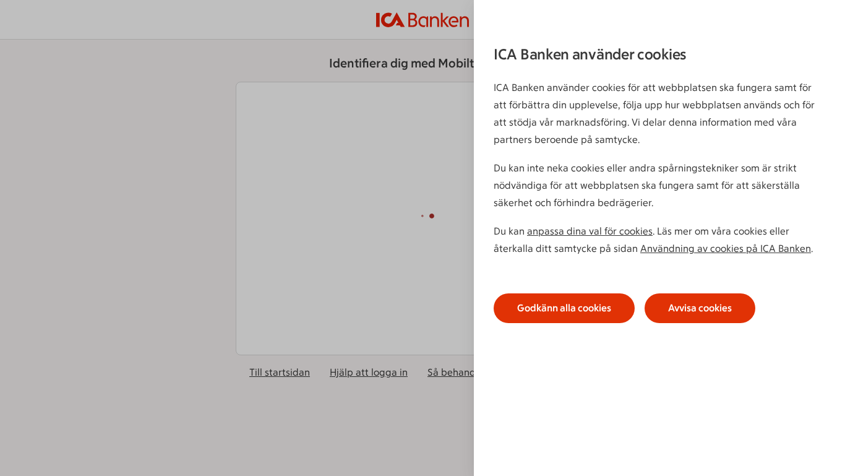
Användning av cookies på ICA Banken (725, 248)
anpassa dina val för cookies (590, 231)
